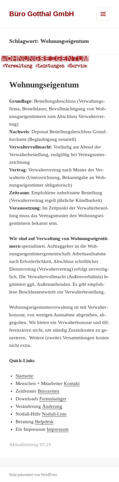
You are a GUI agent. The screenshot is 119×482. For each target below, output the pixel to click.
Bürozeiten (48, 391)
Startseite (24, 375)
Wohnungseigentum (44, 84)
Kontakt (72, 383)
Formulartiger (52, 398)
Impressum (58, 429)
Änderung (52, 406)
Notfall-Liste (54, 414)
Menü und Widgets (103, 20)
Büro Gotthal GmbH (41, 14)
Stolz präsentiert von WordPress (33, 474)
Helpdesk (44, 421)
